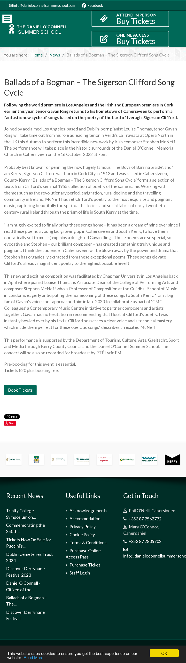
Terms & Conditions (88, 542)
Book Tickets (20, 390)
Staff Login (80, 572)
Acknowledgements (88, 510)
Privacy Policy (83, 526)
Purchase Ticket (85, 564)
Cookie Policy (82, 534)
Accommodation (85, 518)
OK (164, 653)
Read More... (35, 657)
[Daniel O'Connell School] (37, 29)
